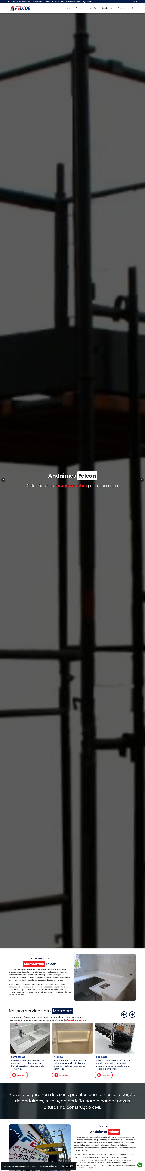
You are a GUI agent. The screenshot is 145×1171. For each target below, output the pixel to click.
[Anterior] (124, 1014)
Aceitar (69, 1166)
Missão (93, 8)
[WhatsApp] (136, 2)
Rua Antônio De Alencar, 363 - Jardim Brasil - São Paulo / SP (31, 2)
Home (67, 8)
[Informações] (132, 8)
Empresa (80, 8)
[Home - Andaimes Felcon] (20, 8)
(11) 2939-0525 (61, 2)
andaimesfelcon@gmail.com (81, 2)
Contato (121, 8)
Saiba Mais (21, 1075)
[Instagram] (134, 2)
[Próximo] (132, 1014)
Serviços (106, 8)
